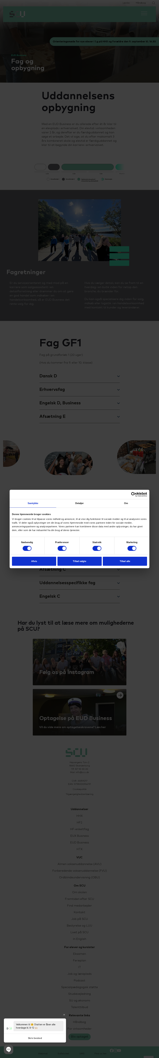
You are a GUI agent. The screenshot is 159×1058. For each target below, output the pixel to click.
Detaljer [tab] (79, 503)
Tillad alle (125, 561)
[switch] (62, 548)
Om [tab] (126, 503)
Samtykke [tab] (33, 503)
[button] (8, 1049)
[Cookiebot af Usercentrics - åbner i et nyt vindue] (133, 494)
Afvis (34, 561)
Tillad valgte (79, 561)
